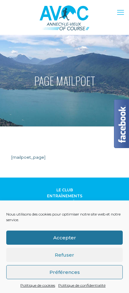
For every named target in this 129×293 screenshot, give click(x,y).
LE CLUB (64, 190)
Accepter (64, 238)
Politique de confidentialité (82, 285)
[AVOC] (64, 17)
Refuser (64, 255)
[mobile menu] (120, 12)
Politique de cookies (37, 285)
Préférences (64, 272)
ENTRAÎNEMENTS (64, 196)
